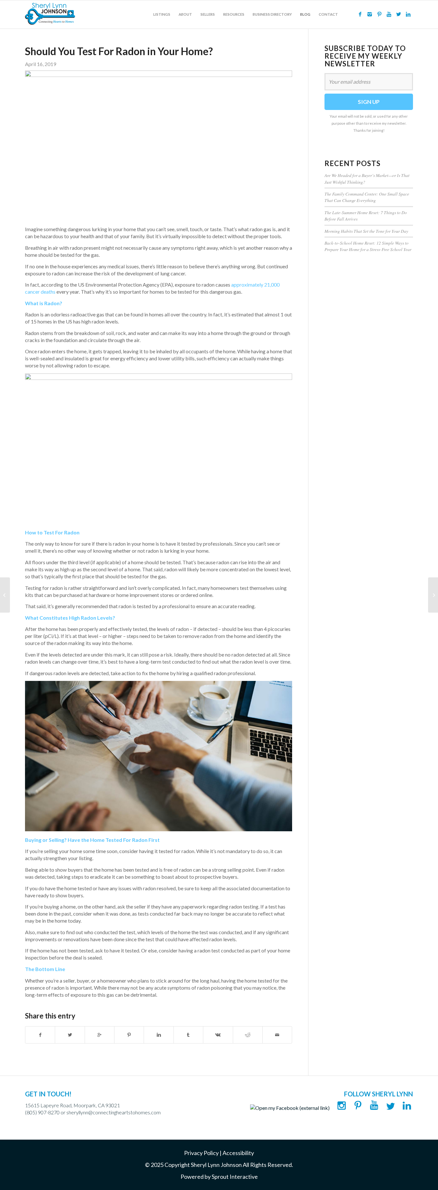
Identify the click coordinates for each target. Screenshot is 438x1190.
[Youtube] (389, 14)
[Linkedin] (408, 14)
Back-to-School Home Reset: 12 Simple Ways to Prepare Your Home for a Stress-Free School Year (367, 246)
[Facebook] (360, 14)
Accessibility (238, 1152)
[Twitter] (398, 14)
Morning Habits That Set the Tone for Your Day (366, 231)
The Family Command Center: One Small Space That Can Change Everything (366, 197)
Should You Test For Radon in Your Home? (119, 51)
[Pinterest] (379, 14)
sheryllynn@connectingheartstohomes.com (113, 1112)
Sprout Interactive (235, 1176)
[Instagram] (370, 14)
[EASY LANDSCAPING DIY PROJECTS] (433, 595)
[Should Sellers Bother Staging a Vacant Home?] (5, 595)
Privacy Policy (201, 1152)
